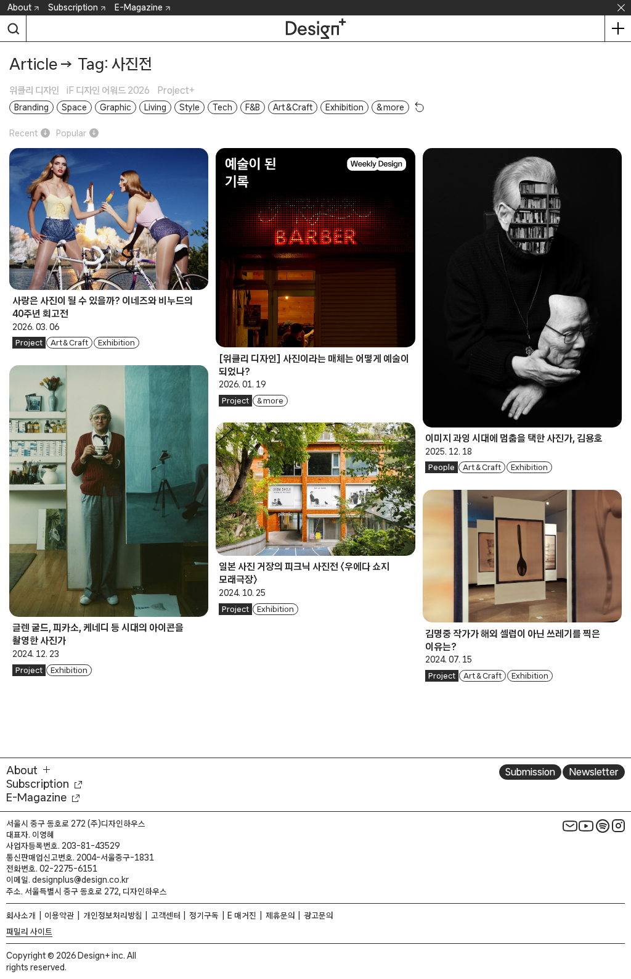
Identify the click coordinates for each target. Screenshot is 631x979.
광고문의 (318, 915)
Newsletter (594, 772)
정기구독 (204, 915)
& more (270, 401)
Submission (530, 772)
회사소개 (21, 915)
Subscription (73, 7)
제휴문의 (280, 915)
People (441, 467)
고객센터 (166, 915)
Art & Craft (70, 343)
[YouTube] (586, 826)
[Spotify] (603, 826)
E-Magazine (139, 7)
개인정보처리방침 (112, 915)
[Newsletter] (570, 826)
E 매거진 (241, 915)
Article (33, 64)
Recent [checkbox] (23, 133)
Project (29, 343)
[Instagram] (619, 826)
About (19, 7)
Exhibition (116, 343)
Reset (419, 106)
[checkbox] (38, 90)
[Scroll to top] (618, 912)
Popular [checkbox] (71, 133)
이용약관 (59, 915)
